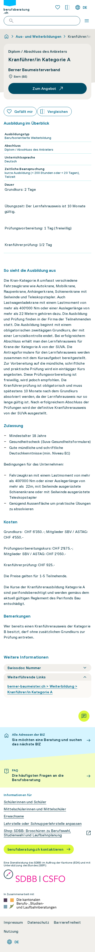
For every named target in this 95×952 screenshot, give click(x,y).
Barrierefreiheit (67, 922)
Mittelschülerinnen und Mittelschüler (35, 809)
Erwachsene (14, 816)
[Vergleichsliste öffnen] (67, 7)
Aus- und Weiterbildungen (38, 36)
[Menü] (86, 20)
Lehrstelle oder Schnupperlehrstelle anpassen (43, 823)
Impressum (13, 922)
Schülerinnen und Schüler (25, 802)
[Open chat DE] (83, 716)
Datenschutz (38, 922)
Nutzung (11, 931)
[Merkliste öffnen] (57, 7)
